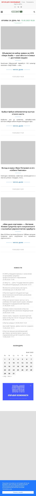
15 (5, 366)
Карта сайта (18, 4)
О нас (23, 2)
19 (22, 366)
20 (27, 366)
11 (18, 363)
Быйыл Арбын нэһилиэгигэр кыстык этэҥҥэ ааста (18, 113)
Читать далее (18, 69)
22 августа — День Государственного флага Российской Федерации (18, 284)
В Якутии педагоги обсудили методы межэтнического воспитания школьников (17, 294)
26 (22, 370)
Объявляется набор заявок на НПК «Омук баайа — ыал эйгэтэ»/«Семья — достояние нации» (18, 55)
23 (9, 370)
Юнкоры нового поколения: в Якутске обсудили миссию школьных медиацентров (18, 310)
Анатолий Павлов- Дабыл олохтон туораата (18, 326)
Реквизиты (30, 2)
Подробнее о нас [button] (7, 489)
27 (27, 370)
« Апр (4, 376)
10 (13, 363)
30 (9, 373)
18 (18, 366)
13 (27, 363)
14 (31, 363)
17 (13, 366)
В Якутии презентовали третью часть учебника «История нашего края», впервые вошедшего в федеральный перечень (18, 302)
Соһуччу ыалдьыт (9, 323)
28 (31, 370)
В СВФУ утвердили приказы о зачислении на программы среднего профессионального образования (17, 275)
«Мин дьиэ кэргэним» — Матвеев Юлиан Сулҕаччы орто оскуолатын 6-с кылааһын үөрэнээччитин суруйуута (18, 226)
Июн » (9, 376)
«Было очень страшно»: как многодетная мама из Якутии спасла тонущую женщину (17, 317)
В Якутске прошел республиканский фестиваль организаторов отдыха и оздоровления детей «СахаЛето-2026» (16, 333)
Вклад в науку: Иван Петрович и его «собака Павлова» (18, 169)
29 (5, 373)
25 (18, 370)
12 (22, 363)
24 (13, 370)
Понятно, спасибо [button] (18, 492)
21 (31, 366)
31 (13, 373)
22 (5, 370)
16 (9, 366)
